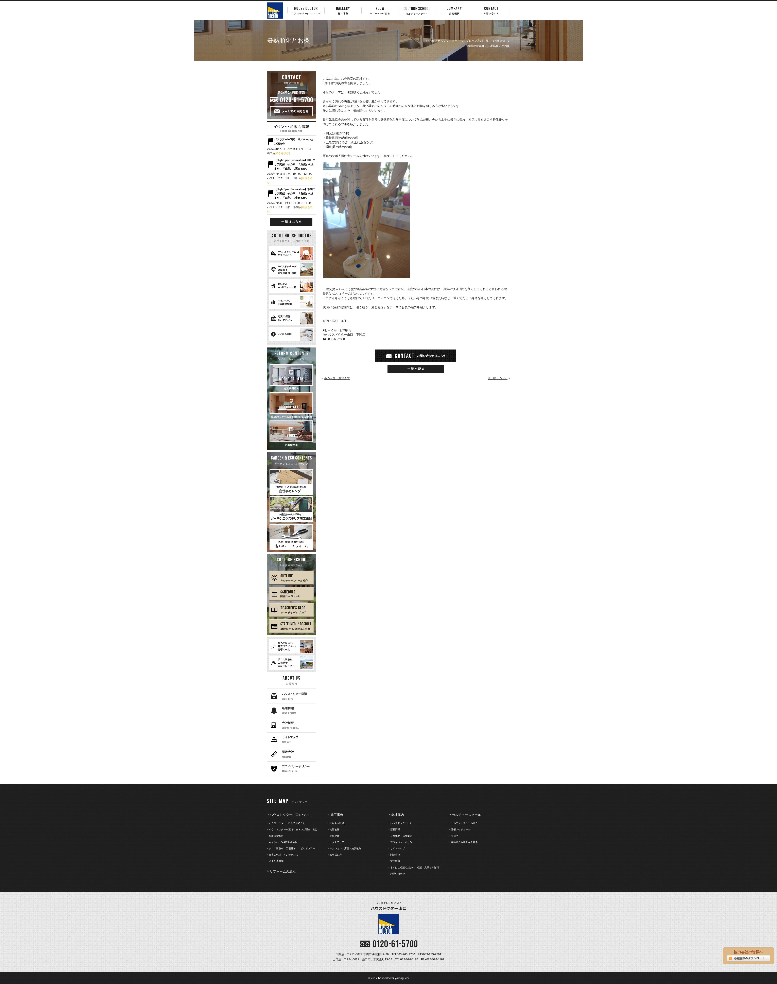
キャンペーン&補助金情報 (283, 842)
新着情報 (395, 829)
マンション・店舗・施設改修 (345, 848)
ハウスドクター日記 (401, 823)
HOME (430, 40)
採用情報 (395, 861)
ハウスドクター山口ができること (287, 823)
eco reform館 (276, 836)
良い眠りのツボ (497, 378)
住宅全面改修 (337, 823)
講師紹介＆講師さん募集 (464, 842)
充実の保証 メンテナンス (283, 855)
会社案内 (397, 815)
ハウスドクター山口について (291, 815)
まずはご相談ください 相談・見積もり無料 (414, 867)
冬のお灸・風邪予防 (337, 378)
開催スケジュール (460, 829)
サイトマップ (397, 848)
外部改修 (334, 836)
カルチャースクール (450, 40)
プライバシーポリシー (402, 842)
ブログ (470, 40)
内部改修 (334, 829)
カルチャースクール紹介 (464, 823)
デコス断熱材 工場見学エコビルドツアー (292, 848)
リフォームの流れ (283, 871)
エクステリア (337, 842)
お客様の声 (336, 855)
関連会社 (395, 855)
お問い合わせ (397, 874)
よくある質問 (276, 861)
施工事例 (336, 815)
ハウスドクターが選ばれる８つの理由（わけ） (294, 829)
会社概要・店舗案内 (401, 836)
